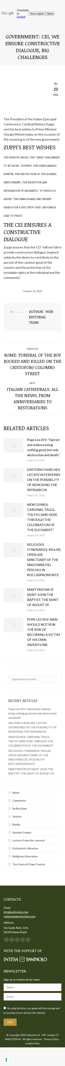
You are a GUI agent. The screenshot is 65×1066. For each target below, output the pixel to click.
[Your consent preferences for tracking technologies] (6, 1059)
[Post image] (13, 445)
